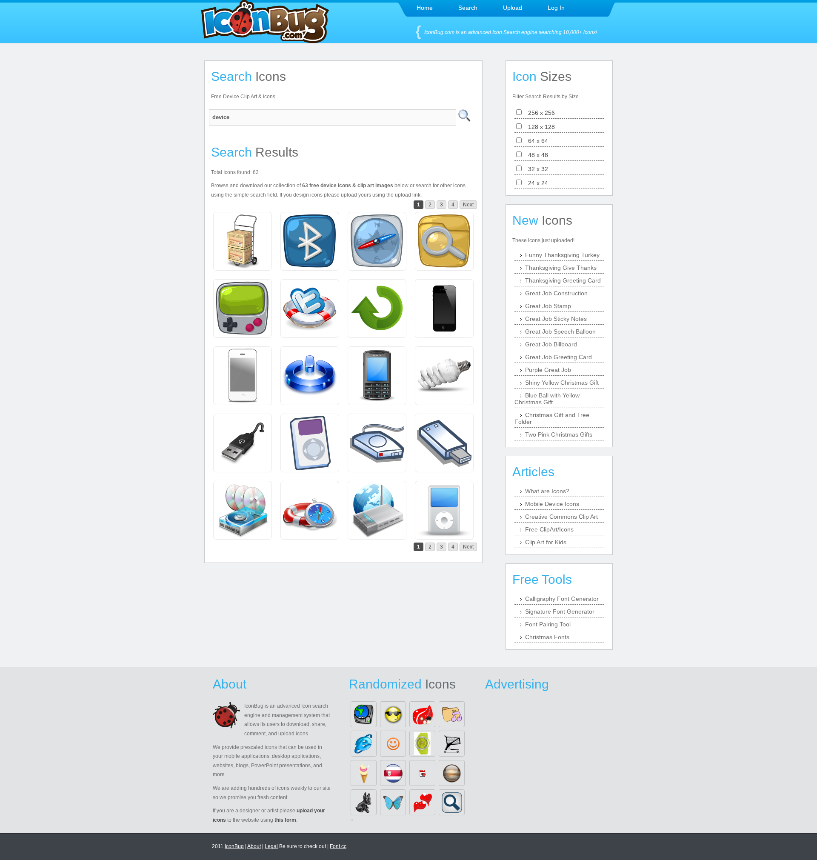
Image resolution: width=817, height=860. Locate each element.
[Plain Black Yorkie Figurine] (363, 802)
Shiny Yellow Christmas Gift (562, 382)
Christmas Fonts (547, 637)
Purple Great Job (548, 369)
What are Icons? (547, 491)
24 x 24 (535, 183)
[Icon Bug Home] (265, 40)
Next (468, 205)
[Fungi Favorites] (422, 802)
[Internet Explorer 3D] (363, 743)
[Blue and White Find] (451, 802)
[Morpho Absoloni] (393, 802)
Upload (512, 7)
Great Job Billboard (551, 344)
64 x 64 (535, 140)
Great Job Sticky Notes (556, 318)
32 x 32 (535, 169)
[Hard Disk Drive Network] (363, 714)
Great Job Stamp (548, 306)
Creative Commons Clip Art (561, 516)
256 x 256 (539, 112)
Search (467, 7)
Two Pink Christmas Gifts (558, 434)
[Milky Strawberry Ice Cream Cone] (363, 773)
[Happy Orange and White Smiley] (393, 743)
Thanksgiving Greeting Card (563, 280)
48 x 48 (535, 154)
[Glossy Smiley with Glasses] (393, 714)
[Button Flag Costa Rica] (393, 773)
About (254, 846)
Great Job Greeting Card (558, 357)
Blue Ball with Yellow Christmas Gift (547, 399)
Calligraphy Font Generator (562, 598)
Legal (271, 846)
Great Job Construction (556, 293)
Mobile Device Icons (552, 503)
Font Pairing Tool (548, 624)
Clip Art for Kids (545, 542)
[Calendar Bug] (422, 773)
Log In (556, 7)
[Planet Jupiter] (451, 773)
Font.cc (338, 846)
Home (425, 7)
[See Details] (242, 241)
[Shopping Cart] (451, 743)
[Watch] (422, 743)
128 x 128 (539, 126)
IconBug (234, 846)
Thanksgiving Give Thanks (561, 267)
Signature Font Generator (559, 611)
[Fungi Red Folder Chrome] (422, 714)
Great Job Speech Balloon (560, 331)
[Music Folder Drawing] (451, 714)
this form (285, 820)
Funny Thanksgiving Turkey (562, 254)
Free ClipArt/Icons (549, 529)
